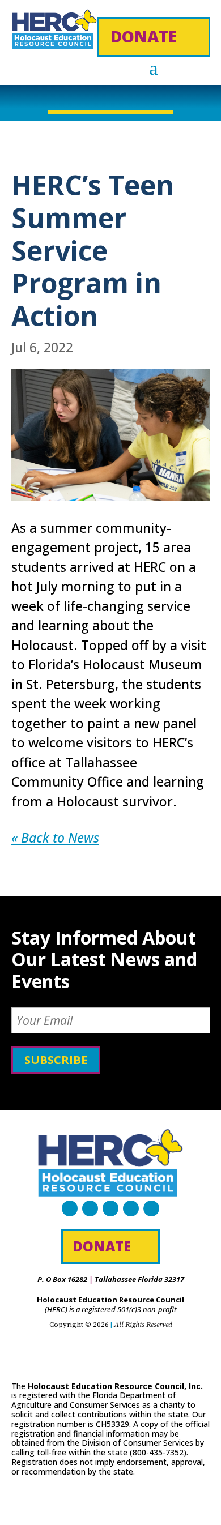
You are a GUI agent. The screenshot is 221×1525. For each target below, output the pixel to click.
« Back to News (55, 837)
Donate (143, 36)
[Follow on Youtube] (131, 1208)
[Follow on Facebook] (70, 1208)
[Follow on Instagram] (110, 1208)
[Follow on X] (90, 1208)
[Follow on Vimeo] (151, 1208)
